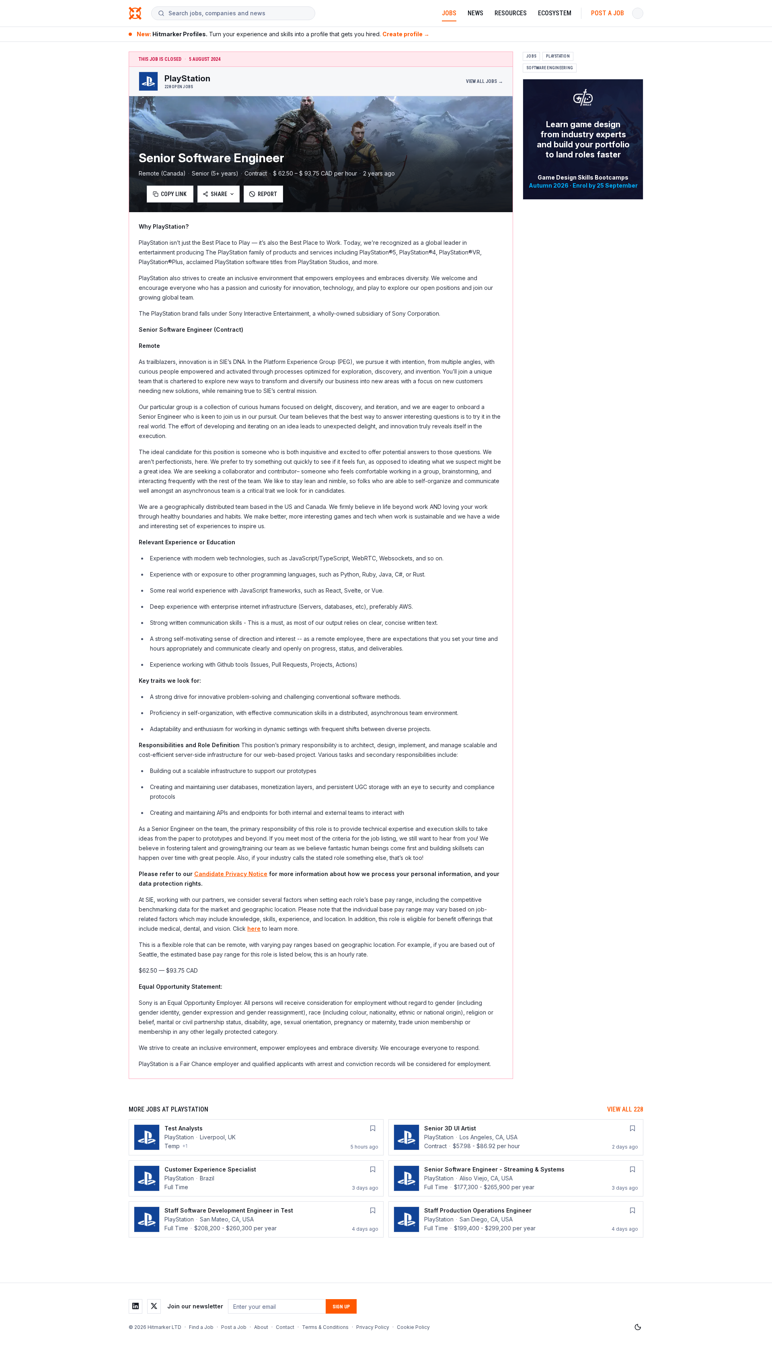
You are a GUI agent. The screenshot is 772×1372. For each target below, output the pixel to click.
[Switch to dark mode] (637, 1327)
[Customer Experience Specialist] (256, 1178)
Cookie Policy (413, 1327)
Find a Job (201, 1327)
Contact (285, 1327)
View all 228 (625, 1109)
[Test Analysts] (256, 1137)
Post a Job (607, 13)
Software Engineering (549, 68)
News (475, 13)
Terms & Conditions (325, 1327)
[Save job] (372, 1128)
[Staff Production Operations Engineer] (516, 1219)
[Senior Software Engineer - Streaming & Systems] (516, 1178)
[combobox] (238, 13)
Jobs (449, 13)
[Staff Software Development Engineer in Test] (256, 1219)
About (261, 1327)
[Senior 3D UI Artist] (516, 1137)
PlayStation (558, 56)
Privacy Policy (372, 1327)
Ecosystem (554, 13)
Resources (511, 13)
